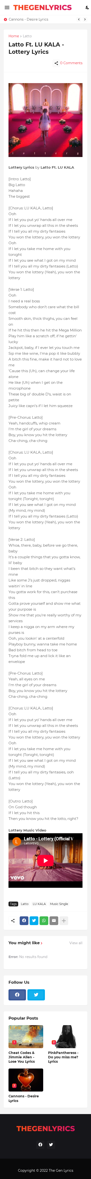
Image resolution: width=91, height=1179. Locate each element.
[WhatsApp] (44, 920)
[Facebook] (24, 920)
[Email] (54, 920)
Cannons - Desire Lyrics (28, 19)
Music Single (59, 904)
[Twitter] (34, 920)
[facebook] (17, 994)
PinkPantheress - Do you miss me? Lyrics (63, 1057)
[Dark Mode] (87, 7)
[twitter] (36, 994)
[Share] (56, 63)
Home (13, 36)
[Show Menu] (6, 7)
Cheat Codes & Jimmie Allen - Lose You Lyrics (21, 1057)
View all (76, 943)
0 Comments (71, 63)
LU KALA (39, 904)
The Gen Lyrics (61, 1170)
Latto (25, 904)
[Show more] (63, 920)
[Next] (85, 19)
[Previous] (78, 19)
